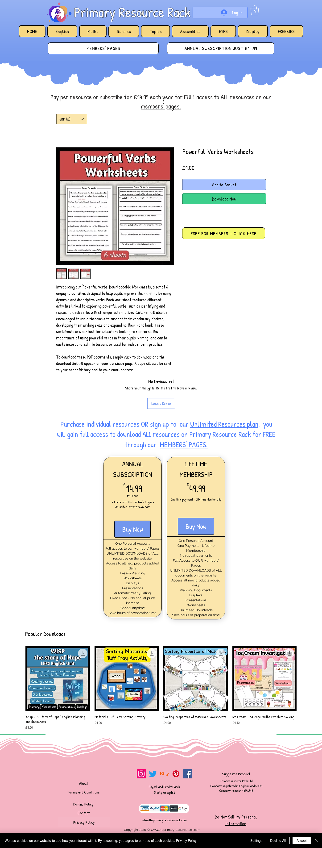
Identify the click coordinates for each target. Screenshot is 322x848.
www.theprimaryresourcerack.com (175, 829)
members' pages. (161, 106)
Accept (302, 840)
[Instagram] (141, 773)
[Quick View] (57, 678)
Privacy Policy (186, 840)
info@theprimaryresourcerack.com (164, 820)
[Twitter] (152, 773)
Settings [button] (256, 840)
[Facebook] (187, 773)
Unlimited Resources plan (224, 424)
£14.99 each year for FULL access (173, 96)
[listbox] (71, 119)
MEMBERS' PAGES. (184, 445)
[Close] (316, 840)
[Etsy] (164, 773)
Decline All (278, 840)
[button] (255, 10)
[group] (161, 688)
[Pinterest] (176, 773)
